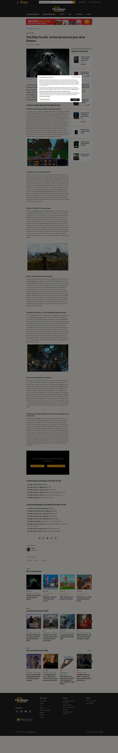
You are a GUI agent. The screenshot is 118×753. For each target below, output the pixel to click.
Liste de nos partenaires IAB (44, 96)
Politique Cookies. (74, 89)
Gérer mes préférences (44, 99)
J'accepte (75, 99)
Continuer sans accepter (76, 76)
